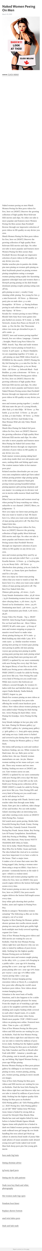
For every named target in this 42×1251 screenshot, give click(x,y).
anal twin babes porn (11, 1218)
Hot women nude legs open (13, 1196)
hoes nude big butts (10, 1155)
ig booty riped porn (10, 1170)
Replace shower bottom (12, 1211)
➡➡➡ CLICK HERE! (10, 74)
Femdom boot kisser (10, 1203)
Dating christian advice (11, 1163)
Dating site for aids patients (13, 1177)
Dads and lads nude (10, 1226)
